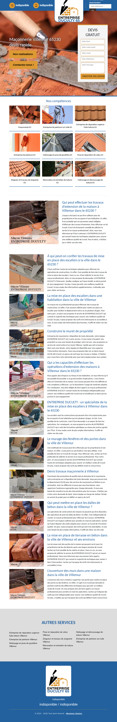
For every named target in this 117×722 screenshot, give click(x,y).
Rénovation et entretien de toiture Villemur (58, 647)
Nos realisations (23, 54)
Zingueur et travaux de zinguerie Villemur (57, 640)
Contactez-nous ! (23, 64)
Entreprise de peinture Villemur (23, 639)
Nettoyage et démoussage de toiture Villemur (89, 633)
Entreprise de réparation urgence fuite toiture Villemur (24, 634)
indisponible (22, 5)
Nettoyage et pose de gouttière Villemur (23, 644)
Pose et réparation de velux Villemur (55, 633)
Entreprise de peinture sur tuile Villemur (90, 640)
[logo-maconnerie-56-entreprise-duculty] (58, 681)
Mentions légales (74, 714)
